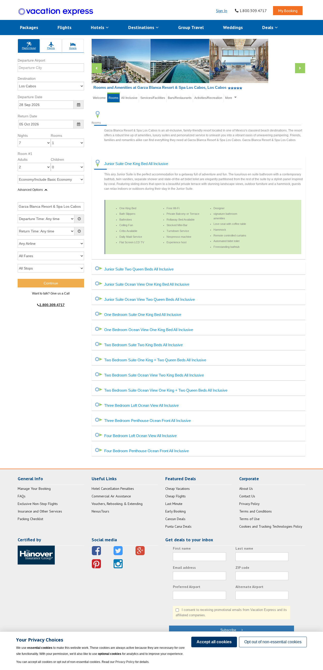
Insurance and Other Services (40, 511)
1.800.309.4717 (252, 10)
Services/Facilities (152, 98)
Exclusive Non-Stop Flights (38, 503)
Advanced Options (30, 190)
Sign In (221, 10)
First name (182, 548)
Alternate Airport (249, 586)
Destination (27, 78)
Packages (29, 27)
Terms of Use (249, 519)
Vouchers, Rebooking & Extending (117, 503)
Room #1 (25, 154)
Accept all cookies (214, 642)
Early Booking (175, 511)
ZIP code (242, 567)
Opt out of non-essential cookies (273, 642)
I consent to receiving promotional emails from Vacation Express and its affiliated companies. (231, 612)
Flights (64, 27)
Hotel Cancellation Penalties (113, 488)
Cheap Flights (175, 496)
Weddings (233, 27)
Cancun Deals (175, 519)
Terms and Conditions (255, 511)
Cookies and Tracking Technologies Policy (270, 526)
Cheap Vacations (177, 488)
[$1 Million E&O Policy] (36, 554)
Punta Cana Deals (178, 526)
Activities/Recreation (208, 98)
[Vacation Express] (56, 12)
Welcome (99, 98)
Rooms (56, 135)
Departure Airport (31, 60)
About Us (246, 488)
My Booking (288, 10)
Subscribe (230, 630)
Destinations (141, 27)
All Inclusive (129, 98)
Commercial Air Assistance (111, 496)
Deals (268, 27)
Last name (244, 548)
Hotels (98, 27)
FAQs (21, 496)
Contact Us (247, 496)
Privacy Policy (249, 503)
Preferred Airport (186, 586)
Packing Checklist (30, 519)
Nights (23, 135)
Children (57, 159)
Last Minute (173, 503)
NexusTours (100, 511)
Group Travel (191, 27)
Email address (184, 567)
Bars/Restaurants (180, 98)
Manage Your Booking (34, 488)
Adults (23, 159)
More (228, 98)
